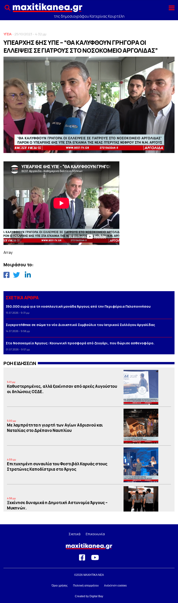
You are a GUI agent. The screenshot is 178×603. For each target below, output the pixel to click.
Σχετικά (74, 534)
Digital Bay (96, 596)
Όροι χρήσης (60, 585)
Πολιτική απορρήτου (86, 585)
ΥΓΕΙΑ (7, 34)
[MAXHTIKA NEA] (47, 9)
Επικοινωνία (95, 534)
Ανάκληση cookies (115, 585)
